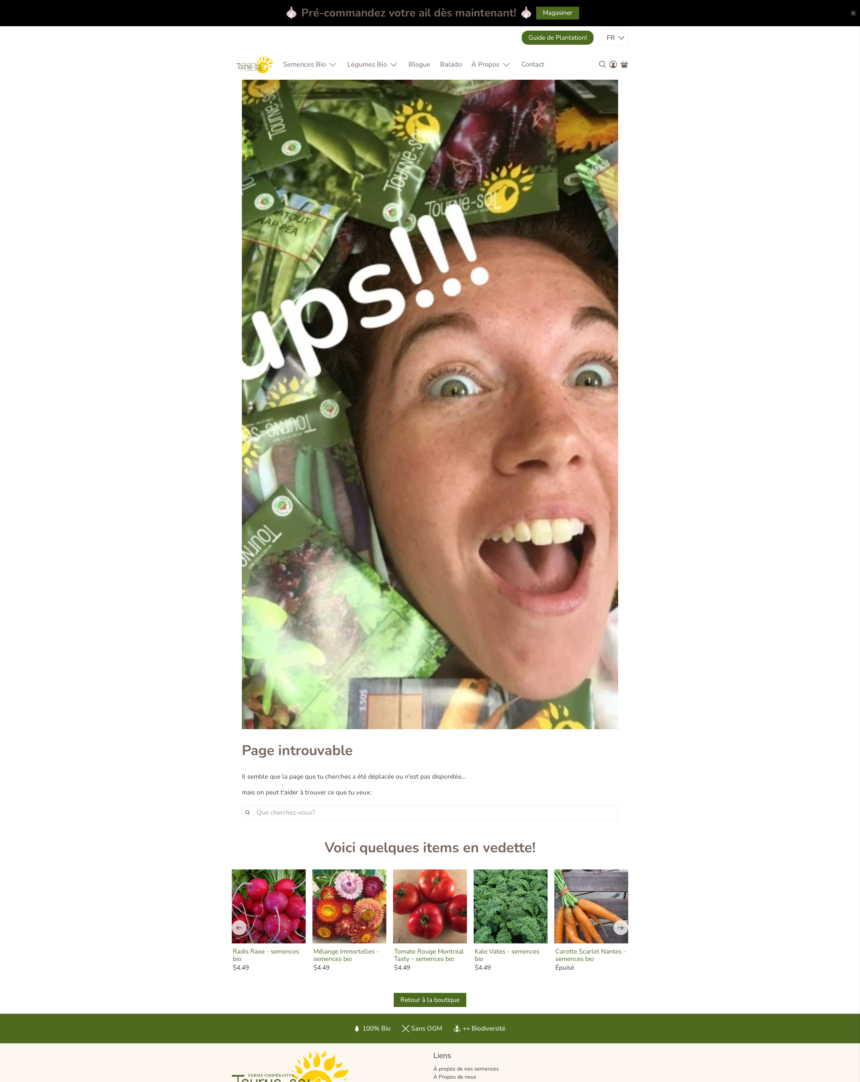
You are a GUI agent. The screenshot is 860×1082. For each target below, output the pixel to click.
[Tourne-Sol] (254, 64)
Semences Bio (304, 64)
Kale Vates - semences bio (507, 955)
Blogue (419, 64)
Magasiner (557, 12)
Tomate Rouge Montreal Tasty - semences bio (429, 955)
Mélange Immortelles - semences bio (346, 955)
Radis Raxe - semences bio (266, 955)
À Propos (485, 64)
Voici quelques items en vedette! (430, 847)
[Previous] (239, 927)
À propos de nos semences (466, 1069)
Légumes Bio (367, 64)
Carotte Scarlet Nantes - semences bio (590, 955)
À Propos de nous (454, 1077)
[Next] (620, 927)
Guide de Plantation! (557, 37)
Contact (532, 64)
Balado (451, 64)
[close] (853, 13)
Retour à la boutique (430, 1000)
